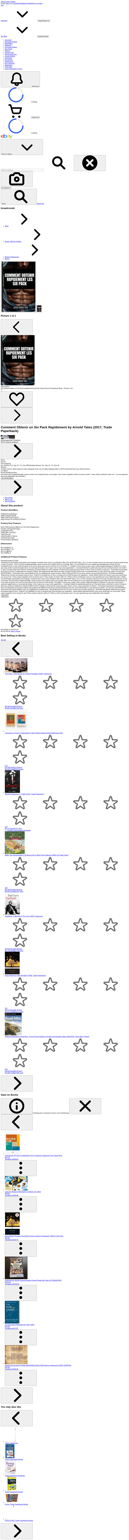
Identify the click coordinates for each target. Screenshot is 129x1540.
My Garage (9, 60)
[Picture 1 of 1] (39, 308)
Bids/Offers (9, 43)
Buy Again (8, 49)
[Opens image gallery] (1, 390)
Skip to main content (8, 2)
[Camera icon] (17, 179)
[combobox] (22, 170)
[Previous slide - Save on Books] (17, 1122)
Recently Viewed (11, 42)
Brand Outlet (26, 3)
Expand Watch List (43, 21)
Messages (8, 65)
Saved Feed (9, 52)
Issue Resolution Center (13, 69)
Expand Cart (35, 117)
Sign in (8, 3)
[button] (19, 197)
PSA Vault (8, 67)
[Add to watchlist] (17, 399)
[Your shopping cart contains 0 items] (16, 117)
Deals (20, 3)
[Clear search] (90, 163)
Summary (8, 40)
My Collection (10, 63)
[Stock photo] (18, 286)
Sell (2, 5)
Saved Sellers (10, 56)
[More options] (21, 1168)
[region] (64, 362)
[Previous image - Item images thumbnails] (17, 327)
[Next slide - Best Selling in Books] (17, 1083)
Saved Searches (11, 54)
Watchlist (8, 45)
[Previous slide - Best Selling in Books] (17, 649)
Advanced (40, 203)
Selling (7, 51)
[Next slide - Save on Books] (17, 1396)
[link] (17, 451)
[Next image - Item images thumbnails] (17, 415)
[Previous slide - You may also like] (17, 1418)
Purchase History (11, 47)
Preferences (9, 61)
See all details (10, 501)
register (15, 3)
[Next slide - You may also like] (17, 1531)
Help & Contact (36, 3)
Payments (8, 58)
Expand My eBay (43, 36)
